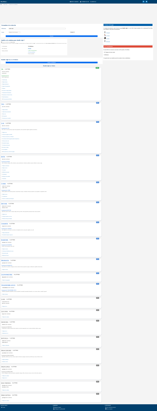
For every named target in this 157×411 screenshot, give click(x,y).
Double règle (5, 79)
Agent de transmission (6, 86)
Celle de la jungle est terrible (7, 134)
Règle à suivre (5, 167)
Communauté (85, 1)
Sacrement (4, 178)
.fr (4, 1)
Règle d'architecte (6, 84)
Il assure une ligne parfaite (7, 90)
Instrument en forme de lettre (7, 94)
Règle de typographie (6, 280)
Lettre (2, 32)
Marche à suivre (5, 361)
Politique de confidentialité (60, 408)
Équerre (4, 88)
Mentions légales (58, 407)
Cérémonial (5, 174)
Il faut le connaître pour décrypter (8, 198)
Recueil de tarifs (5, 253)
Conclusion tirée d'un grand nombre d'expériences (11, 138)
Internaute (108, 41)
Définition (3, 28)
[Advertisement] (78, 14)
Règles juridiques (5, 359)
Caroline (107, 38)
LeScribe (108, 35)
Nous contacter (109, 408)
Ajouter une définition (52, 62)
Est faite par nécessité (6, 145)
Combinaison (5, 196)
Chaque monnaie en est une (7, 216)
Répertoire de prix (6, 255)
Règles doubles (5, 109)
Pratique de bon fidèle (6, 176)
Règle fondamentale (6, 232)
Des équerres (5, 116)
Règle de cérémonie (6, 165)
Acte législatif (5, 149)
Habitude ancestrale (6, 172)
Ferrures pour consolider (7, 118)
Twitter (3, 407)
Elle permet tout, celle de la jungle (8, 151)
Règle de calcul (5, 269)
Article (94, 1)
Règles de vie (5, 306)
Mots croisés (74, 1)
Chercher (51, 36)
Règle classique (5, 294)
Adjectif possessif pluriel (7, 111)
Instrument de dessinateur (7, 92)
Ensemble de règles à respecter (8, 234)
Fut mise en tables (6, 147)
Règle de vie (5, 132)
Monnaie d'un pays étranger (7, 218)
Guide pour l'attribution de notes (8, 251)
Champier (108, 32)
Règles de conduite (6, 375)
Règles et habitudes (6, 345)
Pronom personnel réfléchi (7, 99)
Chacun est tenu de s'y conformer (8, 136)
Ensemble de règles (6, 143)
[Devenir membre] (143, 1)
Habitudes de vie (5, 333)
